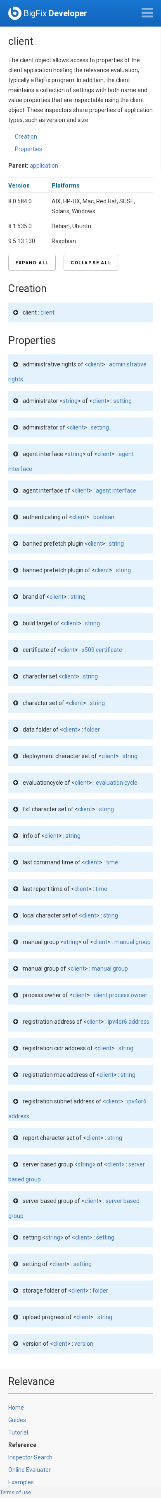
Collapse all (91, 263)
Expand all (32, 263)
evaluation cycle (116, 782)
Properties (28, 149)
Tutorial (18, 1432)
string (70, 401)
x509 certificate (102, 650)
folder (92, 729)
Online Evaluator (29, 1469)
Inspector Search (30, 1457)
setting (123, 401)
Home (16, 1407)
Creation (26, 136)
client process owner (120, 995)
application (44, 165)
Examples (21, 1482)
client (47, 312)
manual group (132, 942)
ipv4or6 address (128, 1021)
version (83, 1343)
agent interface (116, 490)
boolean (103, 517)
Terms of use (15, 1492)
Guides (17, 1420)
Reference (22, 1445)
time (112, 862)
